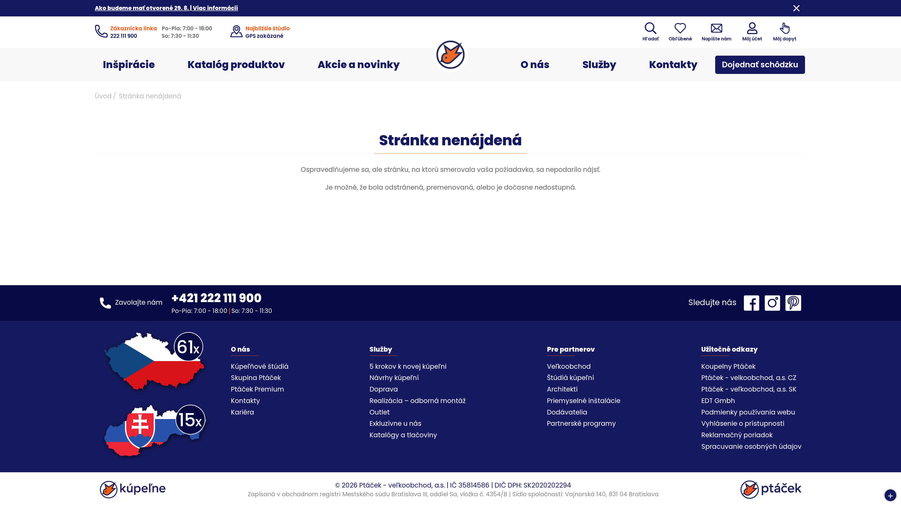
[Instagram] (773, 303)
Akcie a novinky (359, 65)
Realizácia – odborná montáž (418, 400)
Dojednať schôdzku (760, 64)
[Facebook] (752, 303)
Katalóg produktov (236, 65)
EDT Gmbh (718, 400)
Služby (599, 65)
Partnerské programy (581, 423)
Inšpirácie (129, 65)
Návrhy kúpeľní (394, 377)
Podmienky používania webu (748, 412)
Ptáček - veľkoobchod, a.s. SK (749, 389)
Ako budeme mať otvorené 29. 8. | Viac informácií (166, 8)
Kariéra (242, 412)
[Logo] (450, 54)
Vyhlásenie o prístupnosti (742, 423)
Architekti (562, 389)
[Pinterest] (793, 303)
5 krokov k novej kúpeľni (408, 366)
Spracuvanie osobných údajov (751, 446)
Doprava (384, 389)
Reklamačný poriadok (737, 435)
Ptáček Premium (257, 389)
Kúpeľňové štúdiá (260, 366)
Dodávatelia (567, 412)
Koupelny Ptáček (728, 366)
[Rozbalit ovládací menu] (890, 495)
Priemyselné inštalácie (583, 400)
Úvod (103, 96)
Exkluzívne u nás (395, 423)
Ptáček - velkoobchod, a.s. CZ (748, 377)
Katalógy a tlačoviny (403, 435)
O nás (535, 65)
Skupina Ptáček (256, 377)
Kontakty (673, 65)
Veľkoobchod (569, 366)
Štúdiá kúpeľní (570, 377)
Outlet (380, 412)
